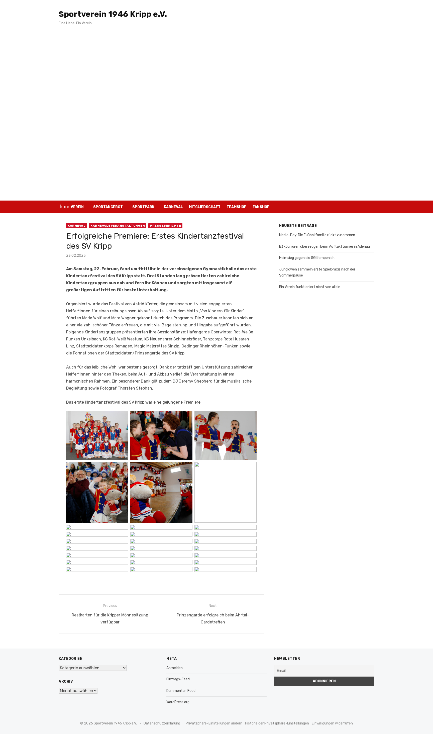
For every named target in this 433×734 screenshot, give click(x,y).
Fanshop (261, 207)
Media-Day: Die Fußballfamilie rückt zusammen (317, 235)
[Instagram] (354, 207)
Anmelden (174, 668)
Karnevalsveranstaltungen (117, 225)
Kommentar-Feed (180, 691)
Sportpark (143, 207)
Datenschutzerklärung (162, 723)
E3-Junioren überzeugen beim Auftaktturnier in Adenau (324, 246)
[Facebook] (361, 207)
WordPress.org (177, 702)
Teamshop (237, 207)
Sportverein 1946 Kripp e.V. (113, 14)
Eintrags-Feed (178, 679)
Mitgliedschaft (205, 207)
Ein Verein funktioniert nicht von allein (309, 287)
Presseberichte (165, 225)
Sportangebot (108, 207)
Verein (77, 207)
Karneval (173, 207)
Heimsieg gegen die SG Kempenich (307, 258)
